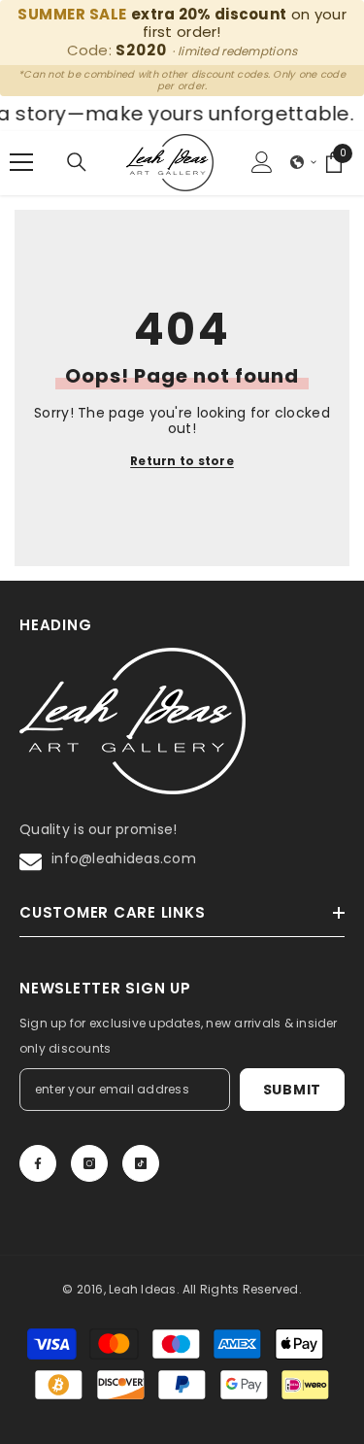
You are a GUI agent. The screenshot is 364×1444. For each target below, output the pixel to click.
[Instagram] (89, 1163)
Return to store (182, 461)
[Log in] (262, 162)
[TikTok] (140, 1163)
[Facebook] (37, 1163)
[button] (303, 162)
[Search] (76, 162)
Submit (292, 1089)
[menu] (21, 162)
